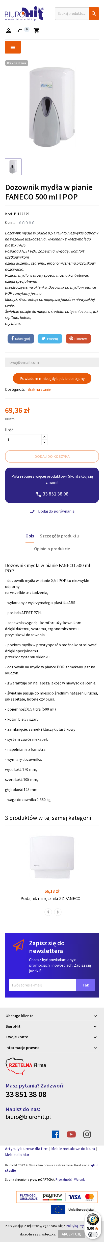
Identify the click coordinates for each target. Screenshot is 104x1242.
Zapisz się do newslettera (47, 947)
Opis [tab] (29, 536)
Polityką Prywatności (81, 1225)
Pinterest (80, 339)
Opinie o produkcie (52, 549)
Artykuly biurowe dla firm (26, 1148)
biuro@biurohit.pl (28, 1117)
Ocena (10, 222)
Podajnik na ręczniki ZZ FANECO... (52, 898)
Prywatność (64, 1179)
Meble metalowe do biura (73, 1148)
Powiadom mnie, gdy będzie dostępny (52, 378)
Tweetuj (52, 339)
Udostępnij (22, 339)
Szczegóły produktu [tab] (59, 536)
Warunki (79, 1179)
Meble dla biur (17, 1154)
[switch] (92, 1234)
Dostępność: (15, 389)
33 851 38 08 (26, 1094)
